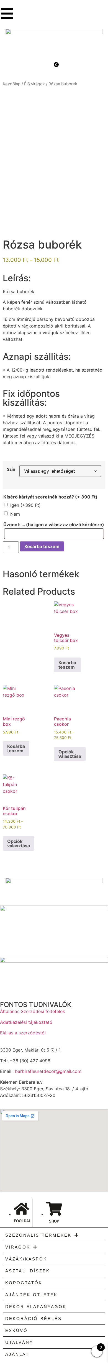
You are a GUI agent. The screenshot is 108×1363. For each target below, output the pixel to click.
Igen (25, 505)
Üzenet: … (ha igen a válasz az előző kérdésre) (53, 524)
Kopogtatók (23, 1282)
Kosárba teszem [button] (67, 665)
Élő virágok (34, 83)
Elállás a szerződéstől (23, 1032)
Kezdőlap (11, 83)
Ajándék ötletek (31, 1294)
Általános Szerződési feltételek (32, 1011)
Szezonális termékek (38, 1235)
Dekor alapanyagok (35, 1306)
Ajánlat (17, 1354)
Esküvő (16, 1330)
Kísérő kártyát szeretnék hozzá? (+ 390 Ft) (50, 497)
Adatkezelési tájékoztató (26, 1022)
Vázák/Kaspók (26, 1259)
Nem (15, 514)
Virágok (17, 1247)
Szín (11, 469)
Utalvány (19, 1342)
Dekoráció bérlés (33, 1318)
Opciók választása (69, 754)
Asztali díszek (27, 1271)
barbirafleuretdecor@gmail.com (48, 1071)
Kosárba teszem (42, 546)
